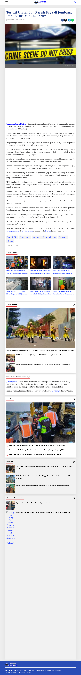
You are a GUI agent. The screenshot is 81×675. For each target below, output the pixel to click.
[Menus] (6, 2)
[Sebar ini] (62, 20)
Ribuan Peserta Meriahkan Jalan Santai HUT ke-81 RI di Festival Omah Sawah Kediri (43, 364)
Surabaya (56, 390)
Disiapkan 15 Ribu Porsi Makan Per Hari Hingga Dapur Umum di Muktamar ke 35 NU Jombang (43, 477)
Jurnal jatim (11, 381)
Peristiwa (8, 20)
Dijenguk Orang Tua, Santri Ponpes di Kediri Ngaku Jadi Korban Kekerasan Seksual (43, 512)
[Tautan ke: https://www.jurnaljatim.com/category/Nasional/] (74, 461)
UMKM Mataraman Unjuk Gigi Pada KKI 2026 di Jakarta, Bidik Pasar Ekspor (40, 355)
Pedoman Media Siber (11, 672)
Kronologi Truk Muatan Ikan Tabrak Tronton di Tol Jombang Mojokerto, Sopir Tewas (16, 272)
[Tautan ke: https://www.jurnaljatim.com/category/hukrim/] (74, 498)
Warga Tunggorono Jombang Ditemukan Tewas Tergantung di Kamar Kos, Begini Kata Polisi (63, 293)
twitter (48, 231)
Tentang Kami (50, 670)
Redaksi (58, 670)
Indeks (29, 672)
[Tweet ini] (65, 20)
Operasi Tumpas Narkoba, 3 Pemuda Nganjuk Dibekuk (33, 503)
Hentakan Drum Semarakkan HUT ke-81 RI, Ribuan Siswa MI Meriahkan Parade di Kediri (40, 351)
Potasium (63, 237)
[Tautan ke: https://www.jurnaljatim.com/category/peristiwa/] (74, 399)
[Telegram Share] (69, 20)
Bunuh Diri (12, 237)
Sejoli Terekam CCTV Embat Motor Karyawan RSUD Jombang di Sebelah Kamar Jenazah (17, 293)
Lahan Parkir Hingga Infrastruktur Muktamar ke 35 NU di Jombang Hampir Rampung (43, 485)
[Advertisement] (40, 96)
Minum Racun (49, 237)
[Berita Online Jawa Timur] (41, 2)
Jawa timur (25, 237)
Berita (26, 670)
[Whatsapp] (72, 20)
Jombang (37, 237)
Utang (10, 241)
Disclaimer (22, 672)
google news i (27, 231)
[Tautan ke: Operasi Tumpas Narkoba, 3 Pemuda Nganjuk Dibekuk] (10, 505)
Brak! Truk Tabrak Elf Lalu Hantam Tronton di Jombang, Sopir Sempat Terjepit (62, 272)
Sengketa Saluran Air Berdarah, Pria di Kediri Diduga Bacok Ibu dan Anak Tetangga (40, 293)
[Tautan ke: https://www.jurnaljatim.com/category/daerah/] (74, 305)
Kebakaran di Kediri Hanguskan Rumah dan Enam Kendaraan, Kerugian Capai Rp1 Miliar (40, 272)
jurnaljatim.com (13, 231)
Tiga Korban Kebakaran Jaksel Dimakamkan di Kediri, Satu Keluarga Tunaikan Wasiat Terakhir (44, 467)
